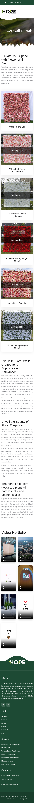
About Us (4, 716)
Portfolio (3, 723)
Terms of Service (11, 799)
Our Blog (4, 726)
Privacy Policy (23, 799)
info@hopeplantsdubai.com (9, 784)
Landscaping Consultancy (9, 764)
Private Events (5, 747)
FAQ (2, 733)
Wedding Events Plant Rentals (10, 751)
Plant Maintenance (7, 761)
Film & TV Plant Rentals (8, 754)
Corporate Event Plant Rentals (10, 744)
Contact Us (4, 730)
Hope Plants (5, 796)
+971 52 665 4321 (17, 2)
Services (4, 720)
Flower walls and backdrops (10, 757)
